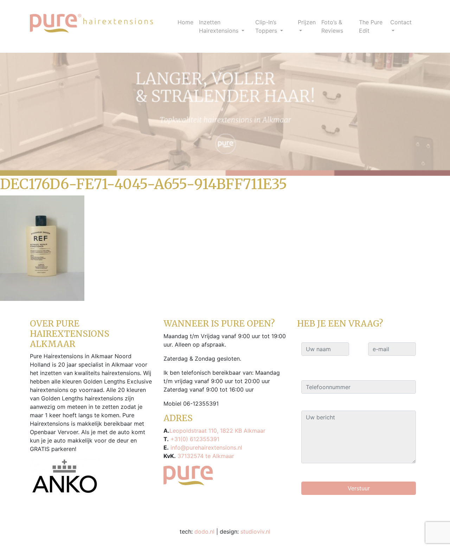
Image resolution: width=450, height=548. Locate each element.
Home (185, 22)
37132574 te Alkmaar (205, 455)
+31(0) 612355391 (194, 439)
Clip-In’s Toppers (267, 26)
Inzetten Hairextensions (219, 26)
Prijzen (307, 22)
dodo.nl (204, 531)
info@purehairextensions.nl (205, 447)
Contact (401, 22)
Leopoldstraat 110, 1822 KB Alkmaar (217, 430)
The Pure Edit (370, 26)
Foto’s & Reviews (332, 26)
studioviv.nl (255, 531)
